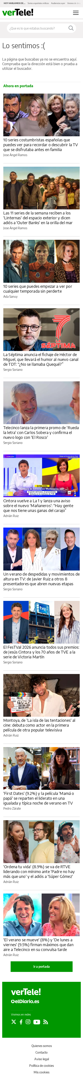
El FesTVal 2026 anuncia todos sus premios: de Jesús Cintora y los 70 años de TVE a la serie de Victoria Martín (41, 651)
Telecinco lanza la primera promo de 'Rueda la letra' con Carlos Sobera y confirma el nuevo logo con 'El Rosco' (41, 432)
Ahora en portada (18, 86)
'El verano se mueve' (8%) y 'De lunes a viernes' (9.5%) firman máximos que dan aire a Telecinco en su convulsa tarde (38, 944)
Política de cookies (41, 1065)
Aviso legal (41, 1059)
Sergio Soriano (13, 369)
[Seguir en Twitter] (13, 1022)
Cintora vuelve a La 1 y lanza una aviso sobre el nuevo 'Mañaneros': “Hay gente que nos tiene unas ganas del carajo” (38, 505)
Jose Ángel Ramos (15, 155)
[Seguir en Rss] (45, 1022)
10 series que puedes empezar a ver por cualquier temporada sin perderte (37, 289)
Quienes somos (41, 1046)
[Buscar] (71, 28)
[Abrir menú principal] (76, 13)
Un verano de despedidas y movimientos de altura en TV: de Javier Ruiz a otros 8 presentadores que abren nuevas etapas (41, 578)
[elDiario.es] (25, 1001)
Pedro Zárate (12, 808)
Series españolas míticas (38, 3)
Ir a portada (41, 966)
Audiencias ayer (58, 3)
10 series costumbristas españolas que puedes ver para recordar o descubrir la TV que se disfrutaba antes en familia (40, 144)
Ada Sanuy (10, 296)
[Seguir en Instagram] (28, 1022)
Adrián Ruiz (11, 516)
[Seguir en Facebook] (21, 1021)
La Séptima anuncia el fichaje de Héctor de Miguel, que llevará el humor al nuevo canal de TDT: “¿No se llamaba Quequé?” (40, 359)
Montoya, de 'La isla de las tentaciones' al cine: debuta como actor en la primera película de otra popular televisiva (39, 725)
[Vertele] (26, 991)
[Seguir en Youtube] (36, 1021)
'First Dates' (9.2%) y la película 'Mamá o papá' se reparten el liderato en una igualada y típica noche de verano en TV (38, 798)
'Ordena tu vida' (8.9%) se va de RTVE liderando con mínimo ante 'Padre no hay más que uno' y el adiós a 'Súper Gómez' (39, 871)
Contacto (41, 1052)
